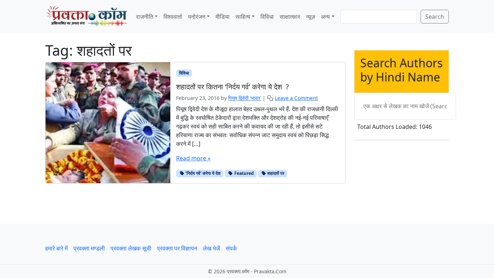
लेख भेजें (211, 248)
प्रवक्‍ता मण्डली (89, 248)
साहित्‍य (242, 17)
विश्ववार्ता (172, 17)
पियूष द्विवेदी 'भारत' (244, 97)
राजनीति (144, 17)
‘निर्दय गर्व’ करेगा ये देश (202, 173)
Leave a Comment (296, 97)
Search (434, 17)
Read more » (193, 158)
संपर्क (231, 248)
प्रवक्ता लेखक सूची (131, 248)
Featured (243, 173)
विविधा (267, 17)
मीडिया (223, 17)
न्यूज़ (310, 17)
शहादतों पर (275, 173)
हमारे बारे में (56, 248)
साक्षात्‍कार (290, 17)
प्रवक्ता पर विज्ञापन (177, 248)
